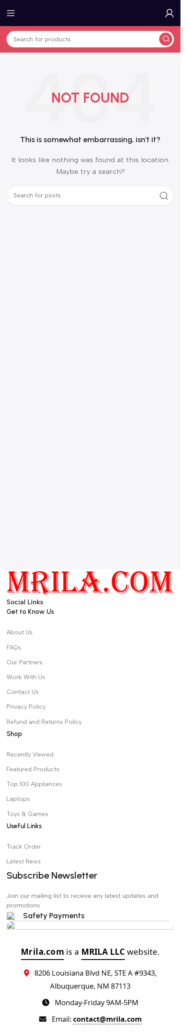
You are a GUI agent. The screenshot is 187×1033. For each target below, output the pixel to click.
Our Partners (25, 662)
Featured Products (33, 769)
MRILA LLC (103, 951)
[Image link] (90, 582)
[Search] (165, 39)
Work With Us (26, 677)
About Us (20, 632)
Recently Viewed (30, 754)
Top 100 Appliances (34, 784)
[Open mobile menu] (11, 13)
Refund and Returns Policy (44, 722)
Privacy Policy (26, 706)
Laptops (18, 799)
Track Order (24, 846)
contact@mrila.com (107, 1019)
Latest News (24, 861)
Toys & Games (27, 814)
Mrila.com (42, 951)
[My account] (169, 13)
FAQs (14, 647)
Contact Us (23, 692)
